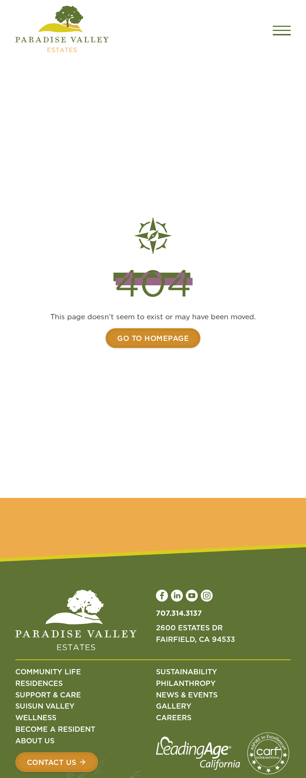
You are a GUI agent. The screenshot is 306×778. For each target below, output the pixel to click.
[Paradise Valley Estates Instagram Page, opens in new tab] (207, 596)
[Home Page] (62, 31)
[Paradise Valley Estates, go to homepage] (76, 621)
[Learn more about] (153, 338)
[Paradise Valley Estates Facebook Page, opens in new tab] (162, 596)
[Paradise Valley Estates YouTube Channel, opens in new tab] (192, 596)
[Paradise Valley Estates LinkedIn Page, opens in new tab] (177, 596)
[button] (282, 30)
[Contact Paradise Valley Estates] (56, 762)
